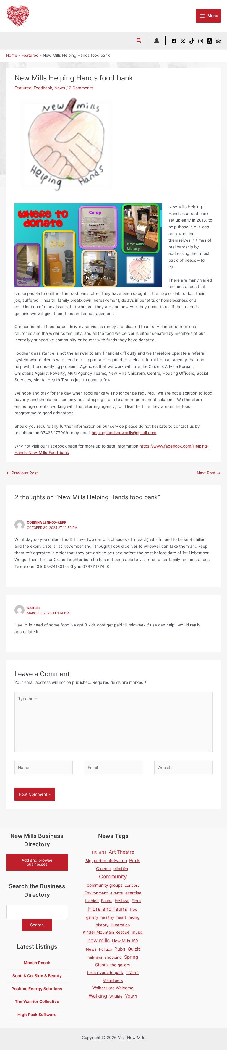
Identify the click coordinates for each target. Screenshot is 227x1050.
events (116, 893)
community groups (104, 885)
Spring (131, 957)
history (102, 925)
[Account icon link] (156, 40)
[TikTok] (191, 41)
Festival (122, 900)
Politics (105, 949)
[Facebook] (174, 41)
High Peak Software (36, 1014)
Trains (132, 972)
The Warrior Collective (37, 1001)
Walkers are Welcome (112, 988)
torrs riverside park (105, 972)
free (133, 909)
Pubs (119, 949)
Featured (22, 87)
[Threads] (209, 41)
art (94, 852)
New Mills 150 (125, 940)
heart (121, 917)
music (137, 932)
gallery (92, 917)
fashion (92, 900)
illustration (120, 925)
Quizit (134, 949)
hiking (134, 917)
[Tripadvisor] (218, 41)
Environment (96, 893)
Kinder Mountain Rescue (106, 932)
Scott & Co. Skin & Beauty (37, 975)
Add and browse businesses (37, 862)
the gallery (120, 964)
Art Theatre (121, 852)
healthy (107, 917)
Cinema (103, 868)
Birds (134, 860)
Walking (98, 996)
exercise (133, 893)
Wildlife (116, 996)
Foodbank (43, 87)
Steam (101, 964)
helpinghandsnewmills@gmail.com (124, 432)
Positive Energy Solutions (37, 988)
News (59, 87)
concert (132, 885)
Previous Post (22, 473)
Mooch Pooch (37, 962)
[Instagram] (200, 41)
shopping (113, 957)
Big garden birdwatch (106, 860)
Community (113, 876)
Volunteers (113, 980)
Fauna (106, 900)
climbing (121, 868)
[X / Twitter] (183, 41)
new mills (98, 940)
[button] (139, 41)
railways (94, 957)
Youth (131, 996)
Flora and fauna (107, 909)
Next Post (208, 473)
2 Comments (81, 87)
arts (102, 852)
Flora (136, 900)
